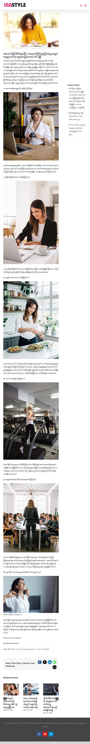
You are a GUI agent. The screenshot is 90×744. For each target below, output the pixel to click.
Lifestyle (19, 649)
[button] (5, 700)
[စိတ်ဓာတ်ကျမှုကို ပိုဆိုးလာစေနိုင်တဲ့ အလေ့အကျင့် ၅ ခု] (31, 684)
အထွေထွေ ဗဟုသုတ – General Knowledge (35, 649)
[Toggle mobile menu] (85, 5)
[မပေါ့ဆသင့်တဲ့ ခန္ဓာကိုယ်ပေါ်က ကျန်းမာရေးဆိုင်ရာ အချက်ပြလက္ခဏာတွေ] (51, 684)
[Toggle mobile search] (81, 5)
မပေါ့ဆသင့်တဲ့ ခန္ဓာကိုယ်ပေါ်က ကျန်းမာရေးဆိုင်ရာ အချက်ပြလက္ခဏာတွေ (50, 704)
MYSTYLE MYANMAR (33, 726)
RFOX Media (49, 726)
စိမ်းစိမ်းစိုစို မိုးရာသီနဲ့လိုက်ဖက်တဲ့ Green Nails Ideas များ (76, 116)
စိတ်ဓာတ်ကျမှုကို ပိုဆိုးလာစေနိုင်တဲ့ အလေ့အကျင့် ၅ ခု (31, 701)
